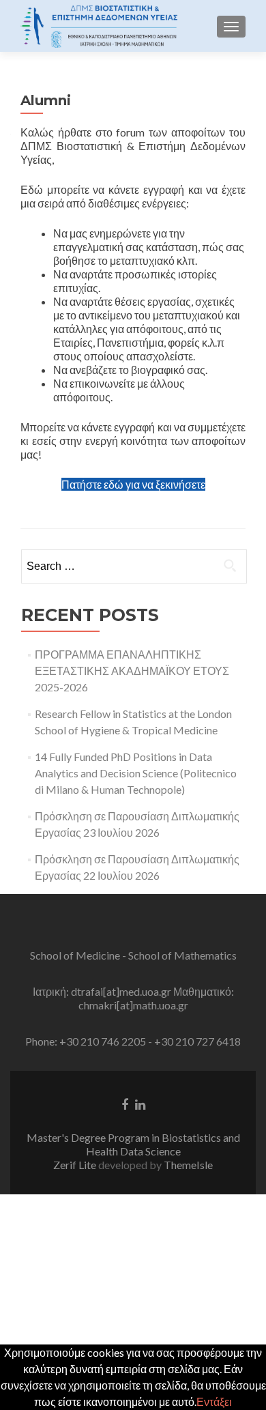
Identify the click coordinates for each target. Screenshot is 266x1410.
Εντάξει (214, 1401)
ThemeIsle (188, 1164)
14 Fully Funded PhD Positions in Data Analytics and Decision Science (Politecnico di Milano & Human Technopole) (136, 773)
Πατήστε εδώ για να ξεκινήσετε (133, 484)
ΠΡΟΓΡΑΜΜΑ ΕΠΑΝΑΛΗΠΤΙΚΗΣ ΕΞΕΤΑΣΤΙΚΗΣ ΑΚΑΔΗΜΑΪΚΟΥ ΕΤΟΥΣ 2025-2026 (132, 670)
